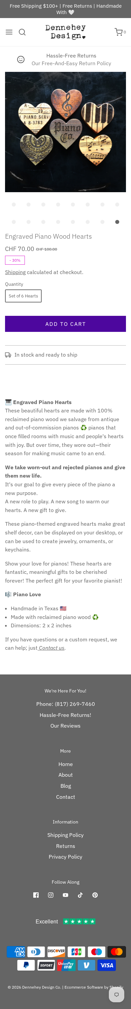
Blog (65, 785)
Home (65, 764)
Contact (65, 796)
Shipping (15, 272)
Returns (65, 846)
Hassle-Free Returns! (65, 715)
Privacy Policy (65, 856)
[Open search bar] (24, 32)
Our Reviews (65, 725)
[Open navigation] (9, 32)
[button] (65, 132)
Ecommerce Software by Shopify (93, 987)
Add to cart (65, 324)
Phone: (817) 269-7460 (65, 704)
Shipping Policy (65, 835)
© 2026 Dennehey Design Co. (34, 987)
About (65, 774)
